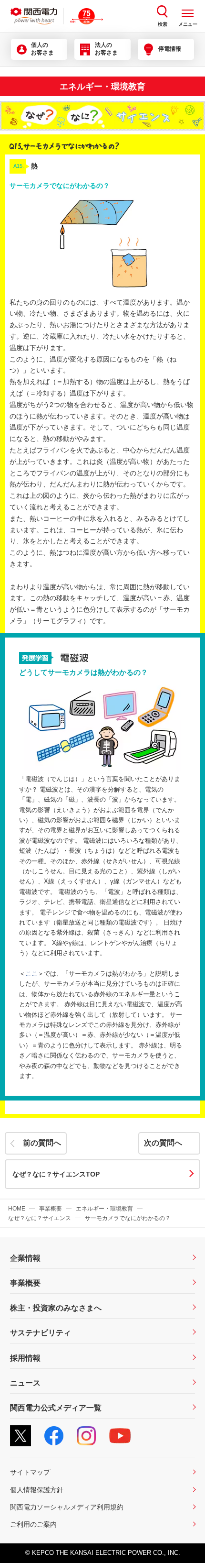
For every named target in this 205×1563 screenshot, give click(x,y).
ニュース (25, 1383)
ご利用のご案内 (33, 1524)
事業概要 (50, 1208)
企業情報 (25, 1258)
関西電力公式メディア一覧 (56, 1408)
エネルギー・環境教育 (104, 1208)
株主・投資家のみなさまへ (56, 1308)
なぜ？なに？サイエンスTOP (56, 1174)
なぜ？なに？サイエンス (39, 1218)
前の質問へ (42, 1143)
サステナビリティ (40, 1333)
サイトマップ (30, 1472)
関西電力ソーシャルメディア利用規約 (66, 1507)
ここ (31, 973)
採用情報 (25, 1358)
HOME (16, 1208)
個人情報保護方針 (36, 1490)
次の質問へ (163, 1143)
